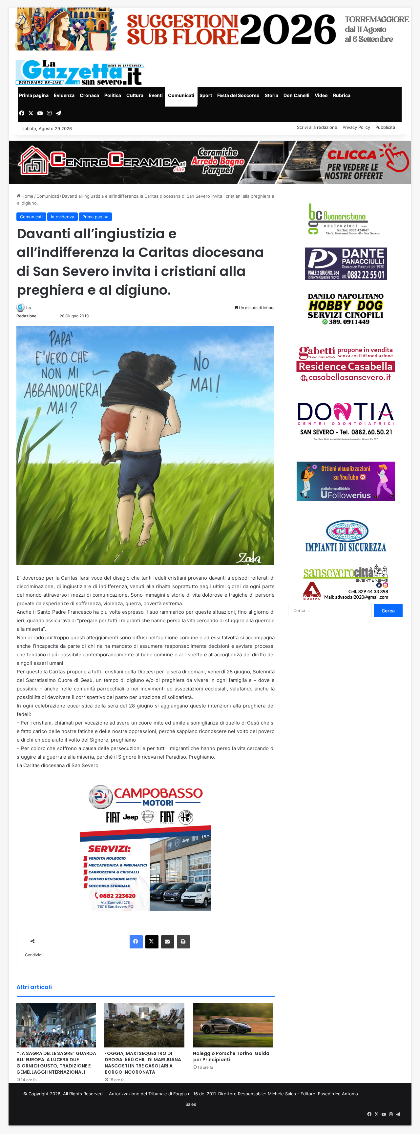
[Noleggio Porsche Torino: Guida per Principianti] (233, 1025)
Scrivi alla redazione (317, 127)
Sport (206, 95)
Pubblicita (385, 127)
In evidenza (62, 216)
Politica (112, 95)
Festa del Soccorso (238, 95)
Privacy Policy (356, 127)
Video (321, 95)
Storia (271, 95)
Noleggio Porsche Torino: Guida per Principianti (231, 1056)
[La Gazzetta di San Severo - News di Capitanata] (81, 72)
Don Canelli (296, 95)
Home (26, 196)
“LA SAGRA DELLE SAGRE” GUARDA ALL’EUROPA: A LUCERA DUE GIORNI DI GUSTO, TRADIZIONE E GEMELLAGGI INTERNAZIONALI (56, 1062)
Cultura (134, 95)
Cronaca (89, 95)
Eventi (156, 95)
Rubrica (341, 95)
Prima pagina (34, 95)
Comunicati (181, 95)
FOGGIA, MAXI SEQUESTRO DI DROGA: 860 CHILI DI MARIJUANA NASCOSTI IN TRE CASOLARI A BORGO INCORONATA (142, 1062)
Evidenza (64, 95)
